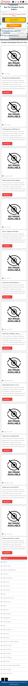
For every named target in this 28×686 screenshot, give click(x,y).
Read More (7, 92)
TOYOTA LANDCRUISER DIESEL (11, 665)
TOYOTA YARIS (6, 566)
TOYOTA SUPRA (6, 630)
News (4, 626)
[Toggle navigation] (26, 2)
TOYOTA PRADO (6, 649)
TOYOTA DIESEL (6, 622)
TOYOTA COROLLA (7, 578)
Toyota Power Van (7, 673)
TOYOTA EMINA (6, 653)
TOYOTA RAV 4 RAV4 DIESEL (10, 641)
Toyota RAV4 (6, 637)
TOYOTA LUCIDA (7, 645)
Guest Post (5, 574)
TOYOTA (4, 562)
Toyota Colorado (6, 669)
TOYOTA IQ (5, 610)
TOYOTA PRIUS (6, 614)
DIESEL (4, 606)
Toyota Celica (6, 586)
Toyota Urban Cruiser (8, 598)
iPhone (4, 594)
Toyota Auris (5, 633)
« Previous (3, 680)
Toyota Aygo (5, 582)
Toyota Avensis (6, 590)
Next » (7, 680)
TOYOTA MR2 (6, 661)
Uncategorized (6, 618)
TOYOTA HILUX (6, 602)
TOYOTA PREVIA (6, 657)
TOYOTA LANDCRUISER (9, 570)
